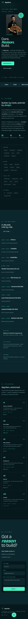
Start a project (7, 68)
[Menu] (14, 615)
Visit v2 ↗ (5, 432)
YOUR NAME (5, 563)
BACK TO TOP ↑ (4, 615)
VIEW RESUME (7, 231)
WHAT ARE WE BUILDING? (9, 577)
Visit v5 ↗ (5, 469)
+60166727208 (5, 557)
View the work (7, 63)
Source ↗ (5, 414)
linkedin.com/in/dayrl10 (8, 554)
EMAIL (4, 570)
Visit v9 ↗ (5, 487)
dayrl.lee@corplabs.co (8, 551)
